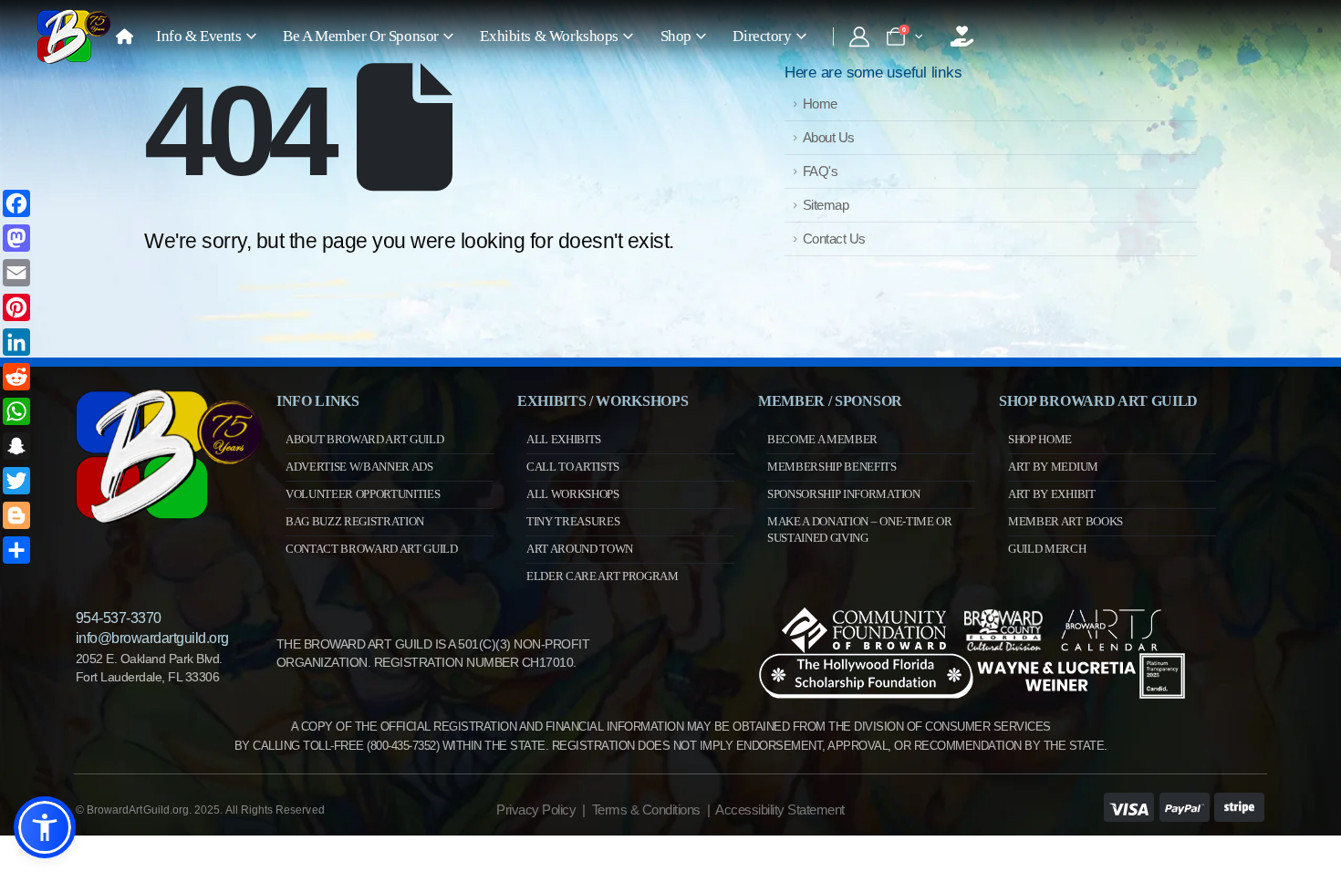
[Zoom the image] (169, 397)
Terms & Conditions (646, 809)
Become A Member (822, 439)
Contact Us (834, 238)
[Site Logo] (73, 36)
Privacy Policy (536, 809)
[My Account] (858, 36)
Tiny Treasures (572, 521)
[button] (44, 827)
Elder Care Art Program (602, 576)
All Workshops (572, 494)
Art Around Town (579, 548)
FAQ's (820, 171)
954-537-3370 (118, 618)
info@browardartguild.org (152, 638)
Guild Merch (1047, 548)
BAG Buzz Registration (355, 521)
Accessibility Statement (780, 809)
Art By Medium (1053, 466)
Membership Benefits (832, 466)
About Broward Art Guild (365, 439)
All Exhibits (563, 439)
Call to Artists (572, 466)
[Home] (124, 36)
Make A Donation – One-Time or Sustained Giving (859, 529)
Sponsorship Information (843, 494)
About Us (829, 137)
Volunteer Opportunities (363, 494)
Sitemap (826, 205)
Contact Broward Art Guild (372, 548)
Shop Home (1040, 439)
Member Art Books (1065, 521)
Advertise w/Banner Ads (359, 466)
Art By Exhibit (1051, 494)
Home (820, 103)
